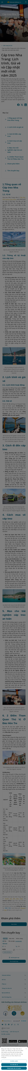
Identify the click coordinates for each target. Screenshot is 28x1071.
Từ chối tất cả (14, 1064)
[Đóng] (26, 1048)
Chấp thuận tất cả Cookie (14, 1068)
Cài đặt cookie (14, 1061)
